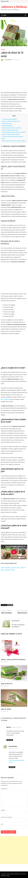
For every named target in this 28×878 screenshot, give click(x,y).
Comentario (4, 788)
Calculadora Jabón (10, 570)
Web (2, 824)
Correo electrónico (7, 817)
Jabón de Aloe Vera (6, 684)
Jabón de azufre (15, 567)
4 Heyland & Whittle (7, 126)
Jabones (3, 49)
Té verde (10, 605)
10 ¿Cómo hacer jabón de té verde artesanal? (13, 141)
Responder (9, 739)
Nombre (3, 810)
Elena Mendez (8, 59)
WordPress (3, 875)
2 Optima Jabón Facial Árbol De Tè (11, 121)
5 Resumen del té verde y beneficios (11, 128)
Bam (8, 875)
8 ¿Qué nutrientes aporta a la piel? (11, 134)
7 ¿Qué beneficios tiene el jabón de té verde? (14, 132)
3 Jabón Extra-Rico (7, 123)
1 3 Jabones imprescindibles (9, 119)
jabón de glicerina (6, 399)
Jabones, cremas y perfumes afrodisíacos (13, 659)
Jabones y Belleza (14, 7)
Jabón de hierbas (5, 567)
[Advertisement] (14, 77)
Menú (4, 15)
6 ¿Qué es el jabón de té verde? (10, 130)
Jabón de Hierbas (6, 709)
